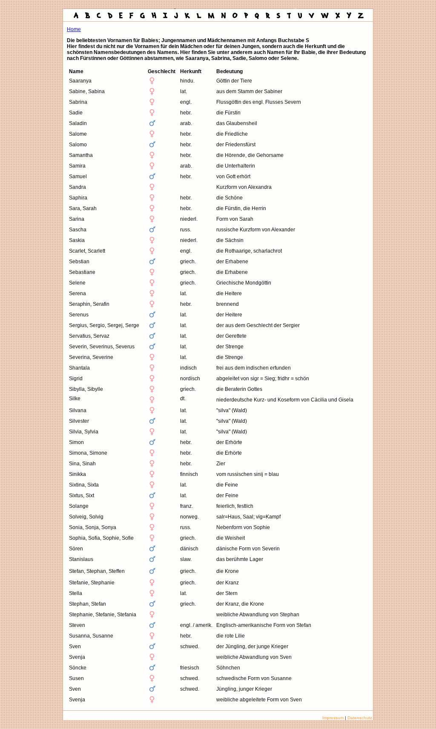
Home (74, 29)
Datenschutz (359, 717)
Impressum (333, 717)
